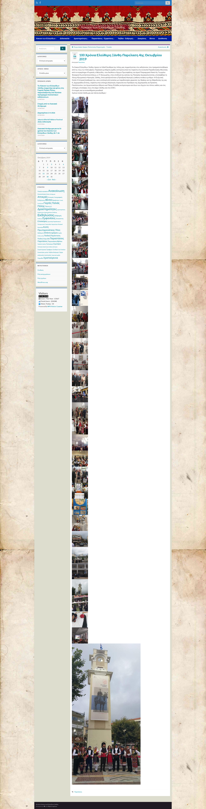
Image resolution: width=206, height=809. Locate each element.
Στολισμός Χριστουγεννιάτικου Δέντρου (47, 247)
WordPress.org (43, 282)
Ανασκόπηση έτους (43, 194)
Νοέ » (54, 179)
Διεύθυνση (162, 38)
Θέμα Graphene (52, 806)
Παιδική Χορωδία (44, 239)
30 (47, 177)
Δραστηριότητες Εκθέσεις (50, 212)
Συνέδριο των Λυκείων (59, 249)
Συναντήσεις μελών (43, 252)
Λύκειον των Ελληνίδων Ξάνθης (103, 27)
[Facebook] (40, 2)
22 (44, 173)
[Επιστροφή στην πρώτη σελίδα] (103, 21)
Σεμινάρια (57, 244)
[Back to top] (201, 804)
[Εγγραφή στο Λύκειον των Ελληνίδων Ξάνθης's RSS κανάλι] (37, 2)
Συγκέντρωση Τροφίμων (45, 249)
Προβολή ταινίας (42, 244)
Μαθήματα (41, 233)
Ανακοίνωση (162, 47)
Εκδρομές (58, 216)
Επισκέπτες (60, 218)
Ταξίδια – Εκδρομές (125, 38)
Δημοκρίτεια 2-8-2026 (46, 113)
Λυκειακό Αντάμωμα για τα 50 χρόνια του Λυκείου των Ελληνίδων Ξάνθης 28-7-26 (49, 130)
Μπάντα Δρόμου (51, 233)
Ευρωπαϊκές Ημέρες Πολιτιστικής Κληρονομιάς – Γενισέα (93, 47)
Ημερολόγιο (55, 224)
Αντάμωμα (52, 194)
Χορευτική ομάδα (56, 255)
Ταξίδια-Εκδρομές (54, 252)
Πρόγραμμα (49, 244)
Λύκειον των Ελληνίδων (46, 38)
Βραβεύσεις (56, 200)
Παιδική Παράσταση (52, 235)
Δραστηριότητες (80, 38)
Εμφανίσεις (48, 218)
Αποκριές (43, 196)
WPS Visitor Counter (54, 306)
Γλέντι (47, 206)
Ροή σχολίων (42, 278)
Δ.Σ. (51, 206)
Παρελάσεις (81, 62)
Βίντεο (152, 38)
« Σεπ (49, 179)
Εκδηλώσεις (46, 215)
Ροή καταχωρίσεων (44, 274)
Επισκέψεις (42, 221)
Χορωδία (40, 258)
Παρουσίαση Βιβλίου (55, 241)
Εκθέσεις (40, 218)
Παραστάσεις (57, 238)
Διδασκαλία (65, 38)
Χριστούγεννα (50, 257)
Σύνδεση (40, 270)
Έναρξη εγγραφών (43, 191)
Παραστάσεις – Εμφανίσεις (103, 38)
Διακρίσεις (142, 38)
